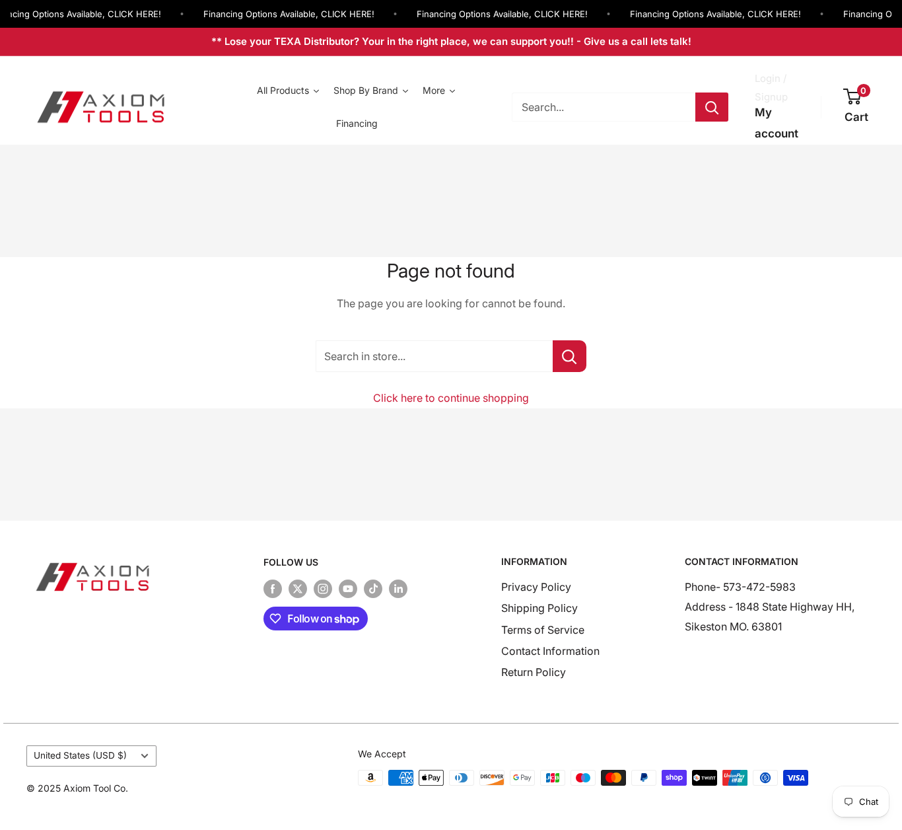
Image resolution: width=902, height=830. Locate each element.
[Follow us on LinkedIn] (398, 589)
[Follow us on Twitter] (298, 589)
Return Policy (533, 672)
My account (776, 123)
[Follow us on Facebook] (272, 589)
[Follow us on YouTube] (348, 589)
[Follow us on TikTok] (373, 589)
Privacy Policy (536, 586)
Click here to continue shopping (451, 397)
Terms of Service (542, 629)
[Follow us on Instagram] (323, 589)
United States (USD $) (80, 755)
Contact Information (550, 651)
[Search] (711, 107)
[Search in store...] (569, 356)
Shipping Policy (539, 608)
